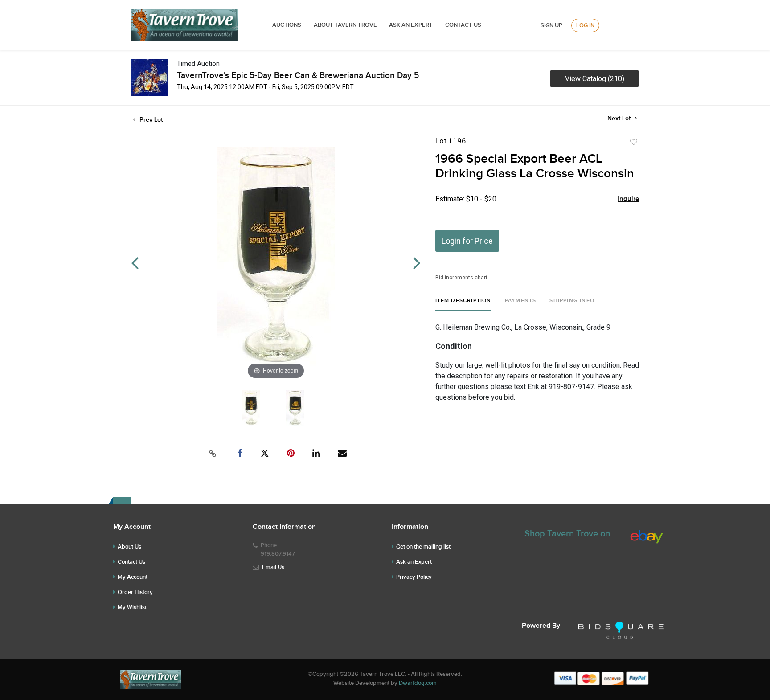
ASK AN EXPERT (411, 25)
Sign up (551, 25)
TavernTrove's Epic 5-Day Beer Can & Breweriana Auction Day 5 (298, 75)
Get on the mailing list (423, 546)
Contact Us (463, 25)
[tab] (463, 304)
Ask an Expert (414, 561)
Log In (585, 25)
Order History (135, 592)
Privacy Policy (414, 577)
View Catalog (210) (594, 78)
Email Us (273, 567)
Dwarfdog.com (418, 683)
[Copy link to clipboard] (213, 453)
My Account (132, 577)
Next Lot (619, 118)
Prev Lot (150, 119)
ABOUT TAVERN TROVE (346, 25)
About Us (129, 546)
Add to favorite (633, 142)
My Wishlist (132, 607)
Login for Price (467, 241)
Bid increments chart (461, 277)
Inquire (628, 199)
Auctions (286, 25)
